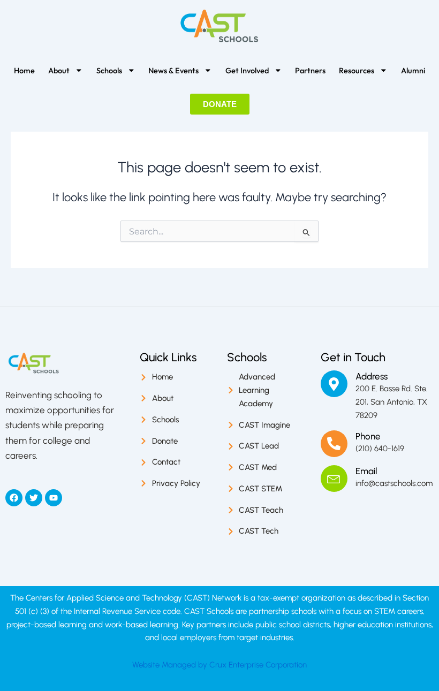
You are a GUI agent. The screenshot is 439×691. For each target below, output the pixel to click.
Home (24, 70)
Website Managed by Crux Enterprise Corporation (219, 665)
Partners (310, 70)
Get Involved (247, 70)
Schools (109, 70)
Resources (356, 70)
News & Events (173, 70)
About (59, 70)
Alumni (413, 70)
